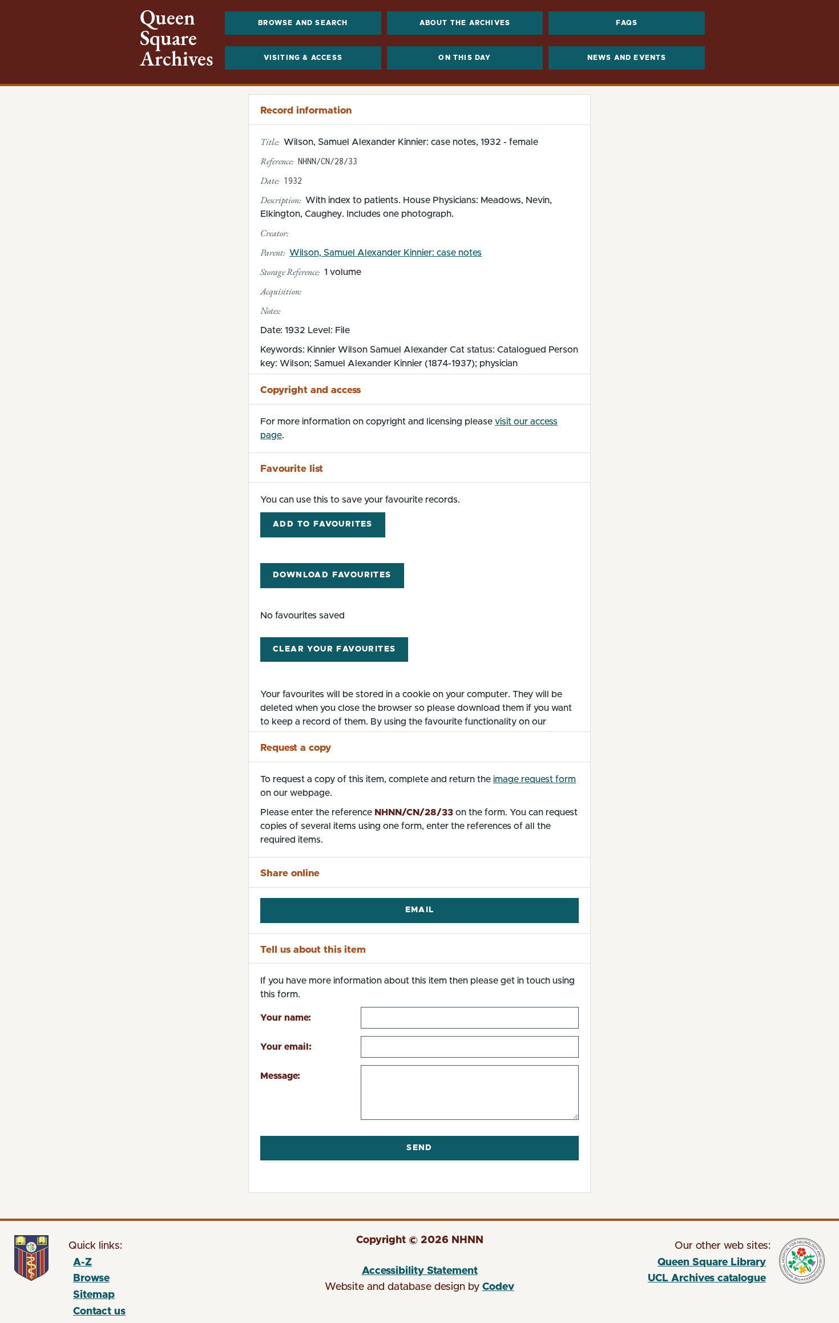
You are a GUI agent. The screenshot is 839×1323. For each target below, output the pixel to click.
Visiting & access (303, 57)
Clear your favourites (334, 649)
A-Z (82, 1262)
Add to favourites (323, 524)
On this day (464, 57)
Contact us (99, 1311)
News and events (627, 57)
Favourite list (291, 469)
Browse (91, 1278)
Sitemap (94, 1295)
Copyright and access (310, 390)
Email (419, 910)
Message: (280, 1076)
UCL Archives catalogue (663, 1280)
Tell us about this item (313, 949)
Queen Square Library (663, 1264)
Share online (290, 873)
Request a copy (295, 747)
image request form (534, 779)
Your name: (285, 1017)
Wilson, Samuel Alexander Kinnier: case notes (385, 252)
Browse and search (303, 22)
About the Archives (465, 22)
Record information (306, 110)
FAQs (627, 22)
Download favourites (332, 575)
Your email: (286, 1046)
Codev (498, 1287)
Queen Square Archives (176, 38)
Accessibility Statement (420, 1271)
